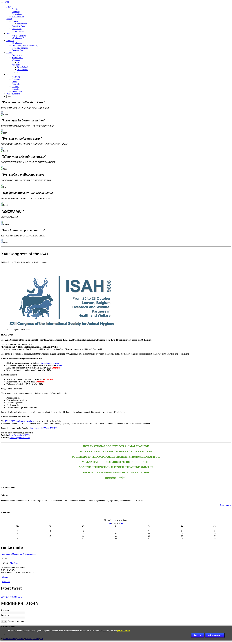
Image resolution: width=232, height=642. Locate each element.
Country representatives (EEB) (25, 45)
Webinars (16, 60)
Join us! (9, 33)
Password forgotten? (17, 621)
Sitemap (5, 577)
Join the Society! (19, 36)
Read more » (225, 505)
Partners (15, 86)
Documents (16, 28)
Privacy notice (18, 31)
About (9, 19)
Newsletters (17, 14)
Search (15, 72)
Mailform (14, 563)
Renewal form (18, 50)
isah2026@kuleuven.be (20, 437)
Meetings (16, 65)
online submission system (49, 363)
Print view (6, 581)
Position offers (18, 16)
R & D (9, 74)
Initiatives (16, 79)
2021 (19, 62)
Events (9, 53)
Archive (15, 9)
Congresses (16, 55)
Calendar (15, 11)
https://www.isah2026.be (19, 435)
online (59, 365)
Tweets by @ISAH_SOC (11, 597)
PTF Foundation (13, 94)
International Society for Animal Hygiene (19, 554)
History (15, 21)
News (8, 7)
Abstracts (16, 77)
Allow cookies (214, 635)
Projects (15, 89)
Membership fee (19, 38)
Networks (16, 84)
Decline (197, 635)
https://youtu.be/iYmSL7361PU (43, 428)
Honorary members (20, 48)
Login (4, 621)
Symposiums (17, 57)
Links (14, 82)
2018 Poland (22, 69)
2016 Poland (22, 67)
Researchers (17, 91)
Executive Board (19, 26)
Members (10, 40)
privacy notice (123, 631)
